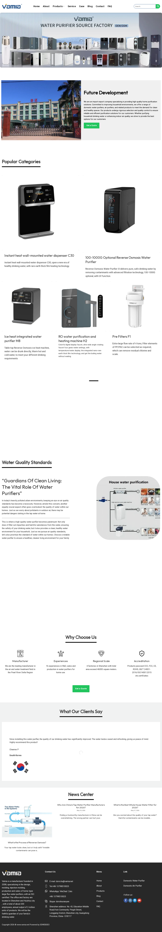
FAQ (110, 6)
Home (36, 6)
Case (81, 6)
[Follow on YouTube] (139, 900)
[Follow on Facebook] (126, 900)
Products (58, 6)
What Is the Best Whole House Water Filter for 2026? (135, 806)
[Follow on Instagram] (130, 900)
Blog (90, 6)
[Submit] (158, 6)
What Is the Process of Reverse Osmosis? (27, 842)
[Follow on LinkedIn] (135, 900)
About (46, 6)
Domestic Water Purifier (134, 881)
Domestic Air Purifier (132, 886)
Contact (100, 6)
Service (72, 6)
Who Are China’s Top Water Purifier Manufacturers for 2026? (81, 806)
